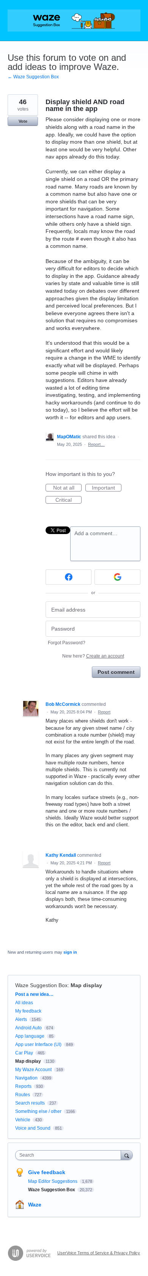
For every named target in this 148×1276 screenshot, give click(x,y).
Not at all (67, 488)
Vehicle (22, 1119)
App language (29, 1036)
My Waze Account (33, 1069)
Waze (34, 1205)
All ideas (24, 1002)
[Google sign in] (117, 577)
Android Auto (28, 1027)
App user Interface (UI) (38, 1044)
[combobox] (70, 1155)
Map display (86, 985)
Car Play (24, 1053)
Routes (22, 1094)
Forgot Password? (66, 642)
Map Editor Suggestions (53, 1181)
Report (104, 712)
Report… (96, 444)
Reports (23, 1086)
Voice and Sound (32, 1128)
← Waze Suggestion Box (33, 76)
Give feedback (46, 1172)
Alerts (21, 1019)
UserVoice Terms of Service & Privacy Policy (98, 1253)
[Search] (127, 1155)
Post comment (116, 672)
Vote (23, 121)
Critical (68, 500)
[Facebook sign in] (68, 577)
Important (106, 488)
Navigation (26, 1078)
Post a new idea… (34, 994)
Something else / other (38, 1111)
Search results (30, 1103)
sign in (70, 952)
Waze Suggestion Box (41, 985)
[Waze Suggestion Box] (74, 21)
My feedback (28, 1011)
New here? (93, 656)
